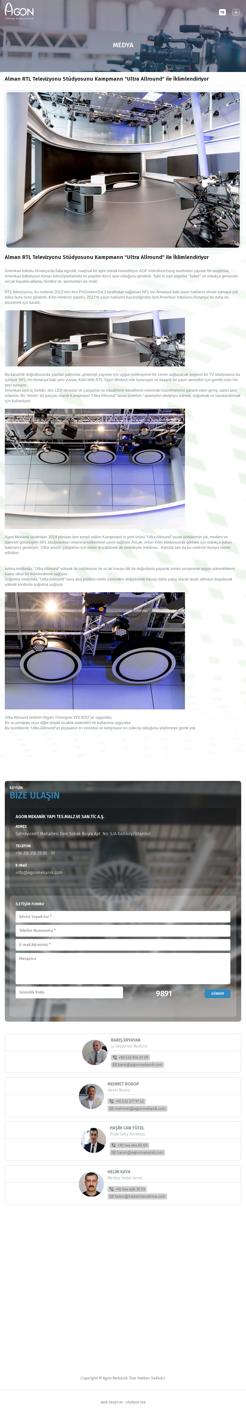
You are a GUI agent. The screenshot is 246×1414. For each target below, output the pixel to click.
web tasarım (112, 1402)
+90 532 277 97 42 (129, 1101)
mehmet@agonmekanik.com (140, 1108)
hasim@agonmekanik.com (140, 1152)
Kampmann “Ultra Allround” (93, 396)
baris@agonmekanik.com (140, 1064)
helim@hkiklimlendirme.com (140, 1196)
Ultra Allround (159, 537)
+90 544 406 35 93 (130, 1189)
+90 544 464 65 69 (132, 1145)
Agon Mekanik (17, 537)
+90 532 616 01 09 (133, 1057)
